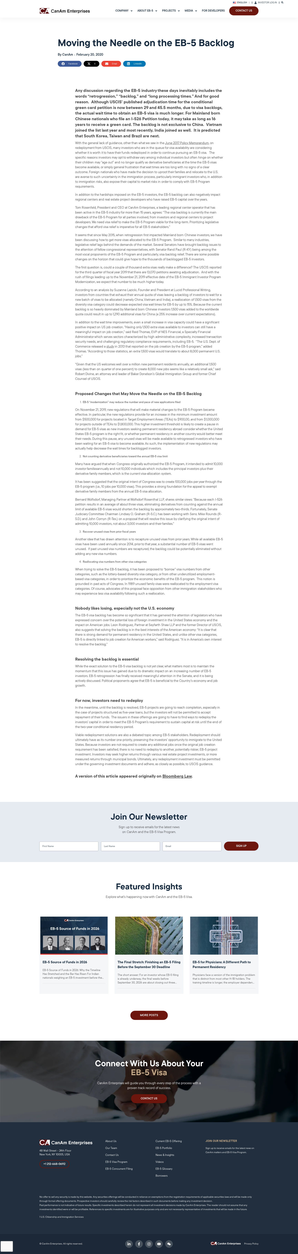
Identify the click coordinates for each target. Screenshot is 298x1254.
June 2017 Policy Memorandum (187, 143)
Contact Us (244, 11)
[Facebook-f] (139, 1244)
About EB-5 (145, 11)
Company (121, 11)
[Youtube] (159, 1244)
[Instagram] (149, 1244)
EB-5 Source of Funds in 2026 (65, 962)
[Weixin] (169, 1244)
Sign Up (241, 846)
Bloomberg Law (177, 776)
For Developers (213, 11)
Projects (169, 11)
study (110, 346)
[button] (70, 64)
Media (189, 11)
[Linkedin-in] (129, 1244)
